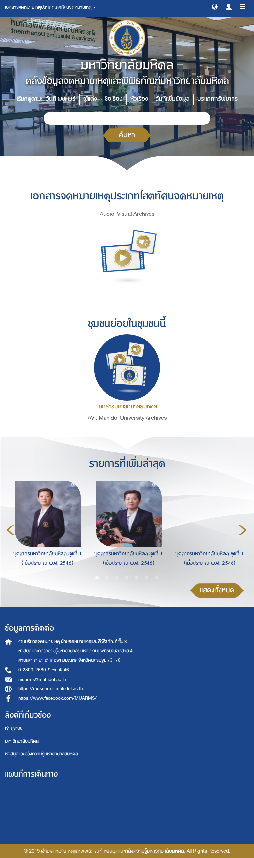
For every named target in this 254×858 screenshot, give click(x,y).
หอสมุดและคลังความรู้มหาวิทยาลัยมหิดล (41, 754)
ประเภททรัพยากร (217, 99)
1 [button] (97, 578)
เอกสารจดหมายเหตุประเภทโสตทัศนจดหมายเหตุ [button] (48, 7)
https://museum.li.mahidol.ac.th (50, 688)
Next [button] (243, 530)
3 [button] (116, 578)
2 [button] (107, 578)
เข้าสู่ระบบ (13, 728)
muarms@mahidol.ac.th (42, 679)
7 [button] (156, 578)
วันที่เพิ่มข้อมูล (173, 99)
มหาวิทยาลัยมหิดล (22, 741)
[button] (214, 6)
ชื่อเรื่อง (113, 99)
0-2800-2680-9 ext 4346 (43, 670)
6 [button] (146, 578)
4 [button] (126, 578)
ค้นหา (127, 135)
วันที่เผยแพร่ (60, 99)
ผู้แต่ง (90, 99)
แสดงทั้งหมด (217, 590)
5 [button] (136, 578)
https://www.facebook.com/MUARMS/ (57, 698)
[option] (45, 529)
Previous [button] (10, 530)
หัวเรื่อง (139, 99)
